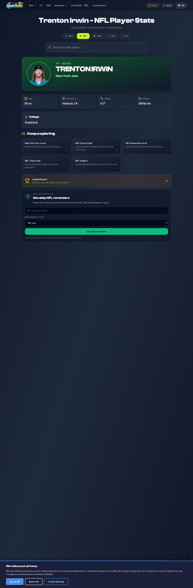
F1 (41, 5)
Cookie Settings (56, 581)
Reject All (34, 581)
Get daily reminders (96, 231)
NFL (85, 36)
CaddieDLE (79, 5)
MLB (48, 5)
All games (59, 5)
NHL (31, 5)
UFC (113, 36)
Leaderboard (99, 5)
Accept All (15, 581)
